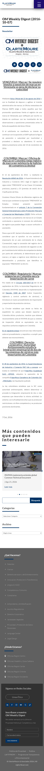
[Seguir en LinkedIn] (7, 705)
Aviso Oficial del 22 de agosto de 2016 (25, 99)
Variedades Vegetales (15, 619)
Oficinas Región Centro (16, 656)
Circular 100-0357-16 (24, 283)
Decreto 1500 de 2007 (16, 293)
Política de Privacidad (17, 751)
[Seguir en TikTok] (30, 705)
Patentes (10, 564)
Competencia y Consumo (17, 590)
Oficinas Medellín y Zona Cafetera (20, 661)
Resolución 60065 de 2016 (12, 178)
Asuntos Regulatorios (15, 609)
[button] (39, 4)
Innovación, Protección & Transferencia (22, 580)
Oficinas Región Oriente (16, 671)
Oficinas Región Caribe (16, 666)
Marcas (10, 569)
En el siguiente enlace (10, 331)
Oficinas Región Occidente (17, 677)
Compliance (11, 595)
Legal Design (12, 638)
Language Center (13, 633)
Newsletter (7, 31)
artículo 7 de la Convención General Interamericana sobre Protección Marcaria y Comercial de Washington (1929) (22, 210)
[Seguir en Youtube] (21, 705)
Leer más (8, 487)
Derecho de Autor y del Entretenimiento (22, 574)
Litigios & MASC (13, 585)
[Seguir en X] (25, 705)
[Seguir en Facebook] (12, 705)
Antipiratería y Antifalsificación (19, 604)
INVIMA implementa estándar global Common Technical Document (21, 476)
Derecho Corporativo (15, 614)
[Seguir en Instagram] (16, 705)
